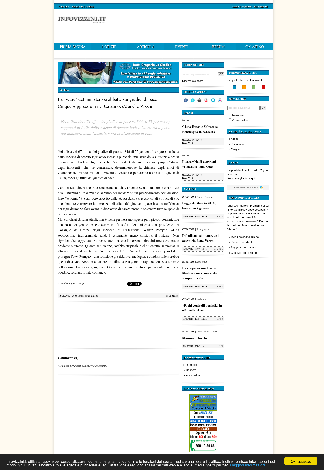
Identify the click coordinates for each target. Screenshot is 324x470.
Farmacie (191, 364)
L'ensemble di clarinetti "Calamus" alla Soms (199, 164)
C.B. (221, 216)
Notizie (109, 46)
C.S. (221, 318)
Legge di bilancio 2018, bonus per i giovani (199, 206)
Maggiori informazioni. (248, 465)
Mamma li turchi (194, 337)
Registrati (246, 6)
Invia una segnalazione (245, 237)
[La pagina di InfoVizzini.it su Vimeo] (213, 101)
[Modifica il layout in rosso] (263, 87)
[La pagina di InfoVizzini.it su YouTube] (206, 101)
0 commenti (92, 295)
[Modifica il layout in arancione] (244, 87)
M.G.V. (220, 248)
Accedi (235, 6)
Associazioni (193, 375)
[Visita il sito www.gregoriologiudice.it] (118, 83)
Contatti (90, 6)
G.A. (221, 286)
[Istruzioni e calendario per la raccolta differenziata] (203, 453)
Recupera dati (261, 6)
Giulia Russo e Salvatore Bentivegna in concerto (200, 129)
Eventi (181, 46)
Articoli (145, 46)
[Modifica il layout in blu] (234, 87)
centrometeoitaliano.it (248, 188)
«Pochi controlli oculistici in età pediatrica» (202, 308)
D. (222, 346)
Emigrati (236, 149)
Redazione (77, 6)
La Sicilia (173, 295)
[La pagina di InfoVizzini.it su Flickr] (220, 101)
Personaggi (238, 144)
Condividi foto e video (244, 252)
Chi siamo (64, 6)
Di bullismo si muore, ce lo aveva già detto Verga (201, 238)
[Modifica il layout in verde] (253, 87)
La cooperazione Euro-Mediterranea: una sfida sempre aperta (199, 272)
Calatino (254, 46)
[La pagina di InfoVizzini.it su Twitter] (192, 101)
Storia (234, 138)
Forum (218, 46)
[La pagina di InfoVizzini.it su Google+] (199, 101)
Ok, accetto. (301, 461)
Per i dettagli (241, 178)
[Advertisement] (118, 325)
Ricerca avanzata (192, 81)
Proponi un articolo (242, 242)
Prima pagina (73, 46)
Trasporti (191, 370)
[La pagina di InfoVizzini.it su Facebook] (186, 101)
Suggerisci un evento (243, 247)
